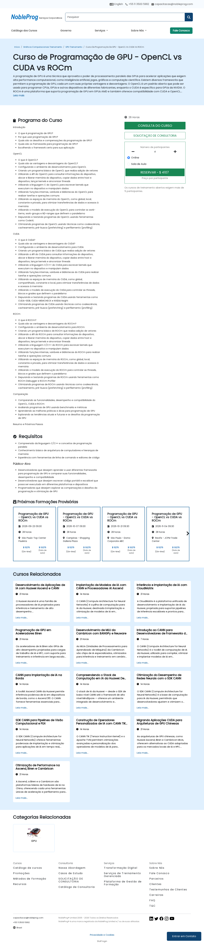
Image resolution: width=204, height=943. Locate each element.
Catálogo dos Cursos (24, 30)
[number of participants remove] (134, 151)
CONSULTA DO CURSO (155, 125)
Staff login (102, 941)
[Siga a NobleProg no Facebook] (161, 918)
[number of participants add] (176, 151)
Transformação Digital (120, 868)
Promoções (21, 873)
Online (135, 157)
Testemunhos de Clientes (168, 889)
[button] (187, 534)
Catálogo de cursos (27, 868)
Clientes (155, 884)
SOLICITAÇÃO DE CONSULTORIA (155, 136)
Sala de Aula (138, 164)
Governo (65, 30)
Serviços (100, 30)
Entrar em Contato (184, 936)
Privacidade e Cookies (102, 934)
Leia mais (18, 95)
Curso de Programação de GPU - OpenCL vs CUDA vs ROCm (115, 47)
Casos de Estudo (70, 873)
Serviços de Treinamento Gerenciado (122, 874)
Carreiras (156, 895)
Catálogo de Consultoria (76, 887)
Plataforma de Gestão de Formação (123, 883)
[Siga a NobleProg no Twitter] (156, 918)
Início (17, 47)
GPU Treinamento (74, 47)
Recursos (20, 884)
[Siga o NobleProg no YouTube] (172, 918)
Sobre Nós (137, 30)
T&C (152, 906)
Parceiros (156, 879)
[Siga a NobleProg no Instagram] (166, 918)
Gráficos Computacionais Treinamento (42, 47)
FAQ (152, 900)
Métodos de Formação (29, 879)
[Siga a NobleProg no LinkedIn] (151, 918)
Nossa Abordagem (72, 868)
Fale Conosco (181, 30)
